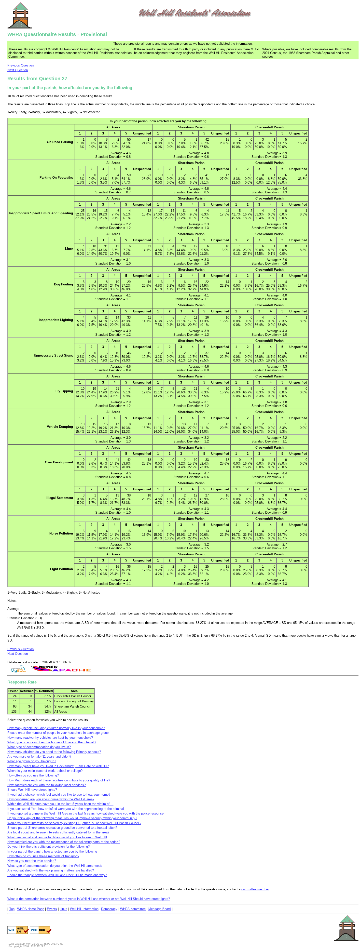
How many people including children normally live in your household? (56, 728)
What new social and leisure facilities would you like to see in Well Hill (57, 837)
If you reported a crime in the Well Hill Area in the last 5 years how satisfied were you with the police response (85, 813)
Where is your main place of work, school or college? (45, 771)
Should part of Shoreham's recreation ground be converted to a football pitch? (62, 828)
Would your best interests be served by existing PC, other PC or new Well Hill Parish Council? (74, 823)
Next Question (17, 70)
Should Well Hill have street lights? (32, 789)
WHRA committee (133, 909)
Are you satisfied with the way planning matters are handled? (50, 870)
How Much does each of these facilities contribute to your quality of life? (58, 780)
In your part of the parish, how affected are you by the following (52, 851)
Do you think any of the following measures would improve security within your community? (72, 818)
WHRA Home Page (30, 909)
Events (52, 909)
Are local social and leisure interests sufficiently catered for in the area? (58, 832)
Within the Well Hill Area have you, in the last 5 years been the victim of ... (60, 804)
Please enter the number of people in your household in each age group (58, 733)
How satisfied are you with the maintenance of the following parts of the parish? (63, 842)
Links (63, 909)
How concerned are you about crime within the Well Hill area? (50, 799)
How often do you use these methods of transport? (43, 856)
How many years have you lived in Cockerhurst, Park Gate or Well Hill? (58, 766)
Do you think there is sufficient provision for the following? (48, 846)
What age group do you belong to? (31, 761)
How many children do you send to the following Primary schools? (54, 752)
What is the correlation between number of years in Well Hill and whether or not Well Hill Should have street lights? (88, 899)
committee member (255, 889)
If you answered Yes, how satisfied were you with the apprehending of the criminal (65, 809)
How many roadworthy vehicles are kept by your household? (50, 737)
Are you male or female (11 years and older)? (39, 756)
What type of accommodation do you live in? (39, 747)
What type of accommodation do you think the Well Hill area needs (54, 866)
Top (11, 909)
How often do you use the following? (33, 775)
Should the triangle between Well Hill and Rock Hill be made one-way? (57, 875)
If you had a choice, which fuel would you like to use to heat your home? (58, 794)
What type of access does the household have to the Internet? (51, 742)
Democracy (109, 909)
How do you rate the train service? (31, 861)
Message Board (159, 909)
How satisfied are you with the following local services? (46, 785)
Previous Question (20, 65)
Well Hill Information (84, 909)
